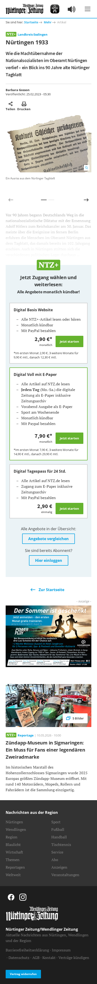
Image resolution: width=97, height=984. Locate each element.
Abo (54, 859)
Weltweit (13, 874)
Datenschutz (18, 957)
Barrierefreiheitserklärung (27, 950)
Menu (87, 9)
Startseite (31, 22)
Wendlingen (16, 829)
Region (11, 837)
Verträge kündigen (73, 957)
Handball (59, 837)
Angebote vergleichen (48, 538)
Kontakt (49, 957)
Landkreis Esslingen (33, 34)
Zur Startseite (51, 589)
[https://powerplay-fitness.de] (48, 636)
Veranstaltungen (65, 874)
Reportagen (15, 867)
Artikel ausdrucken (24, 104)
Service (57, 852)
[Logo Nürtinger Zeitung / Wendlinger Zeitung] (24, 9)
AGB (36, 957)
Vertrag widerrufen (23, 974)
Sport (56, 821)
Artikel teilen (10, 104)
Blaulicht (13, 844)
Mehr (48, 22)
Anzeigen (59, 867)
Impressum (61, 950)
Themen (13, 859)
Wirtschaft (14, 852)
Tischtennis (61, 844)
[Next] (86, 200)
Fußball (57, 829)
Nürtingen (14, 821)
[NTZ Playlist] (72, 9)
